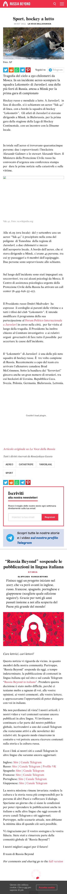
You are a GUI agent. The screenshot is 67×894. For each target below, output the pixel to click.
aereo (9, 464)
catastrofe (26, 464)
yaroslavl (45, 464)
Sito (15, 762)
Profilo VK (49, 766)
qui (25, 887)
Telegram (58, 70)
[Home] (5, 3)
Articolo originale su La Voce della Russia (29, 449)
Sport (9, 473)
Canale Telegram (31, 762)
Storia (32, 572)
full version (56, 861)
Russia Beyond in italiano (20, 682)
